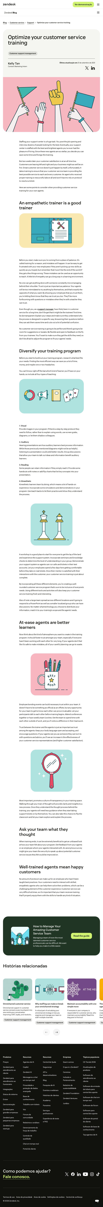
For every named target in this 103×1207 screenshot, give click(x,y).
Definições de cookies (56, 1197)
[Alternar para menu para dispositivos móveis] (98, 4)
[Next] (56, 1032)
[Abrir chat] (97, 1201)
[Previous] (46, 1032)
